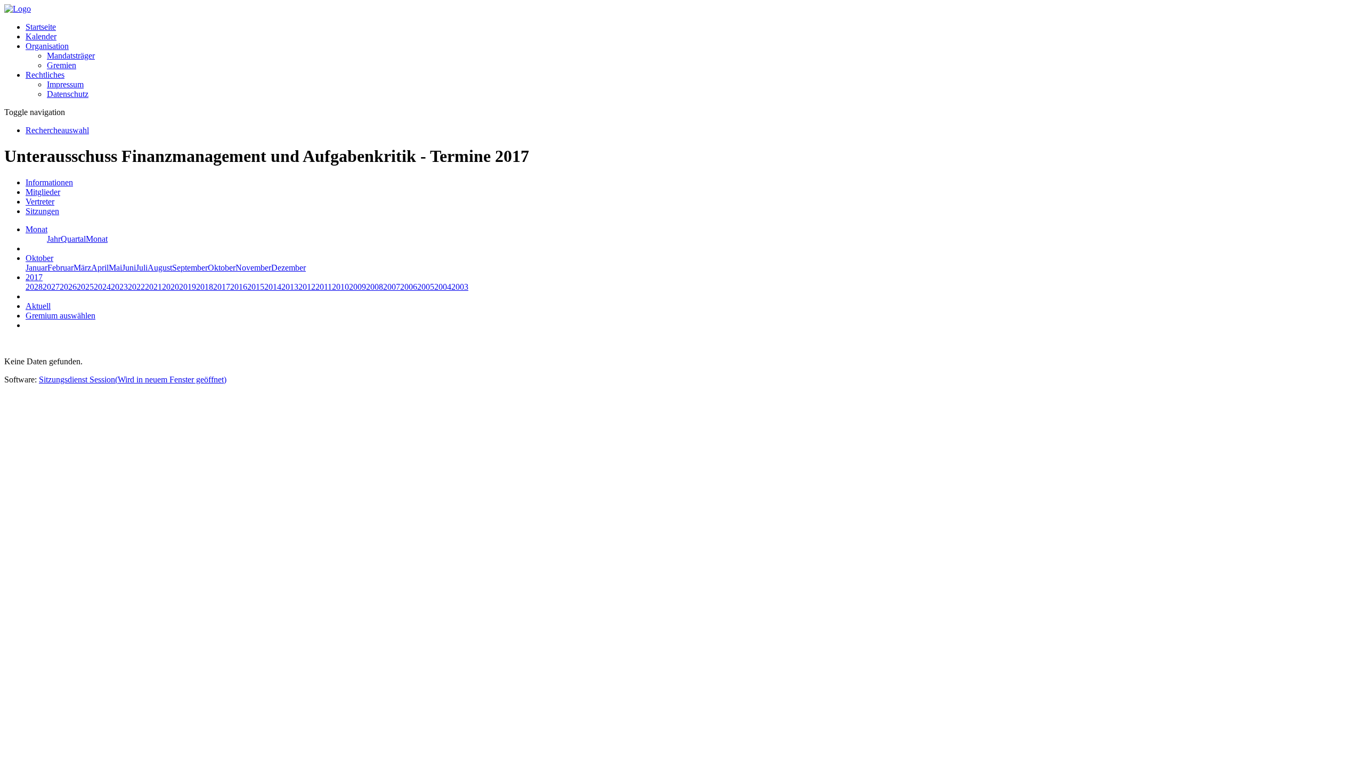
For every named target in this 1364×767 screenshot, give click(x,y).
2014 (272, 286)
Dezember (288, 267)
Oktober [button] (39, 258)
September (190, 267)
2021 (153, 286)
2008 (374, 286)
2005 (425, 286)
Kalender (41, 36)
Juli (142, 267)
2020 (170, 286)
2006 (408, 286)
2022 (136, 286)
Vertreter (40, 201)
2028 (34, 286)
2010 (340, 286)
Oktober (222, 267)
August (160, 267)
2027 (51, 286)
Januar (36, 267)
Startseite (41, 26)
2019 (187, 286)
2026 (68, 286)
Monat (97, 238)
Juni (129, 267)
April (100, 267)
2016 (238, 286)
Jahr (54, 238)
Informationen (49, 182)
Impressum (65, 84)
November (253, 267)
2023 (119, 286)
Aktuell (38, 306)
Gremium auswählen (60, 315)
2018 (204, 286)
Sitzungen (42, 211)
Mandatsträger (71, 55)
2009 (357, 286)
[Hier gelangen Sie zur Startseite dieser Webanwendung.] (17, 8)
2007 (391, 286)
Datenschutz (67, 94)
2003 (459, 286)
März (82, 267)
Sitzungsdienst (132, 379)
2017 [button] (34, 277)
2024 (102, 286)
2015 (255, 286)
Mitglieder (43, 192)
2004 (442, 286)
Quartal (73, 238)
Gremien (61, 65)
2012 (306, 286)
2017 (221, 286)
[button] (47, 46)
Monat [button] (36, 229)
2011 (323, 286)
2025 (85, 286)
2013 (289, 286)
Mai (115, 267)
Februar (60, 267)
